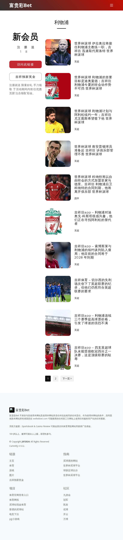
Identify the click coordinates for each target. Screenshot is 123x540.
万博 (65, 519)
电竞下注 (14, 514)
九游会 (66, 495)
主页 (11, 460)
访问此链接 (25, 64)
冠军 (65, 499)
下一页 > (67, 378)
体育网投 (14, 499)
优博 (65, 509)
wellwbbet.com (40, 418)
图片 (11, 475)
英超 (76, 61)
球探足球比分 (70, 470)
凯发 (65, 504)
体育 (11, 465)
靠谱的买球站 (16, 509)
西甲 (76, 198)
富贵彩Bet (20, 5)
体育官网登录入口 (18, 495)
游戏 (11, 470)
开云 (65, 514)
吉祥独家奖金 (25, 77)
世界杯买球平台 (71, 465)
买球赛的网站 (70, 460)
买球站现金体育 (17, 504)
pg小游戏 (14, 519)
